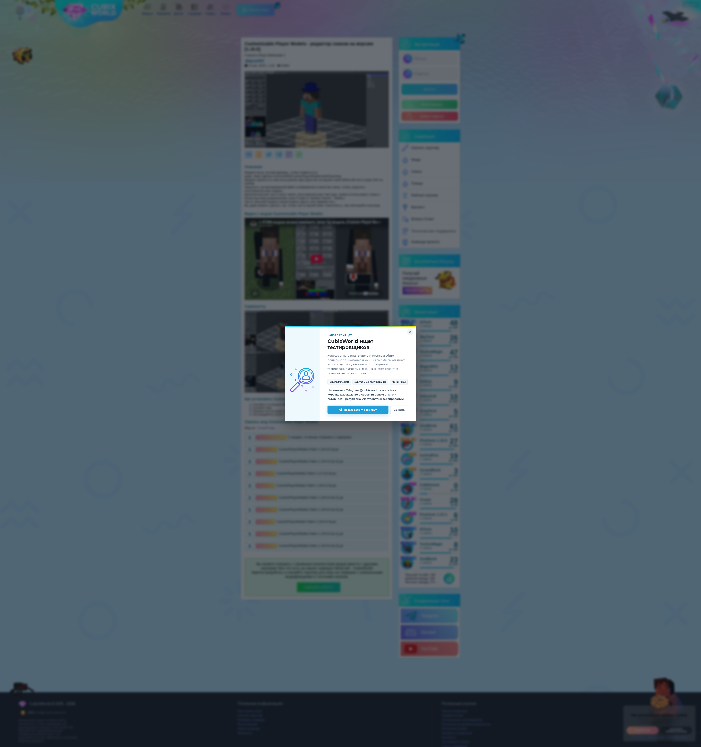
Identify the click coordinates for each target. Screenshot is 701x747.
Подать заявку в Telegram (360, 409)
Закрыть (399, 409)
